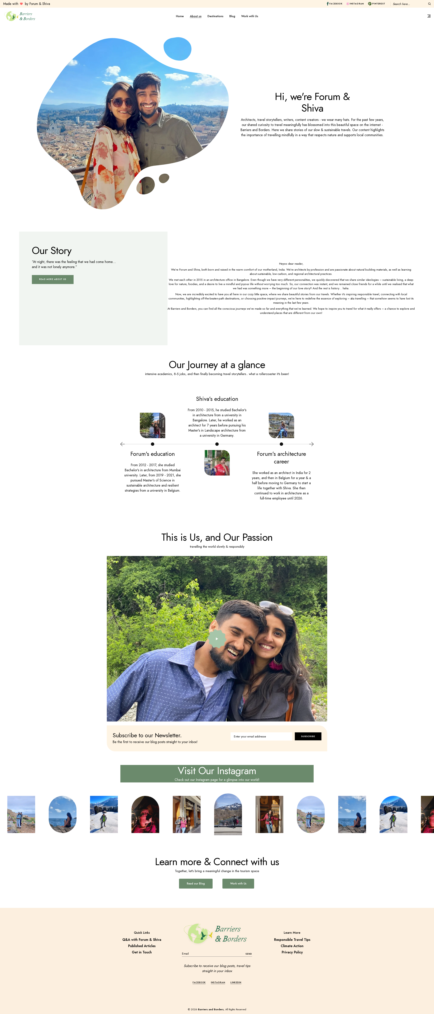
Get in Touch (142, 952)
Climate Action (292, 946)
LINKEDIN (235, 982)
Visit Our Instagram (217, 770)
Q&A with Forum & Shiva (141, 939)
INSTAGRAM (218, 982)
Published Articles (142, 946)
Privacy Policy (292, 952)
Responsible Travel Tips (292, 939)
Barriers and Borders (211, 1009)
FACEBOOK (199, 982)
